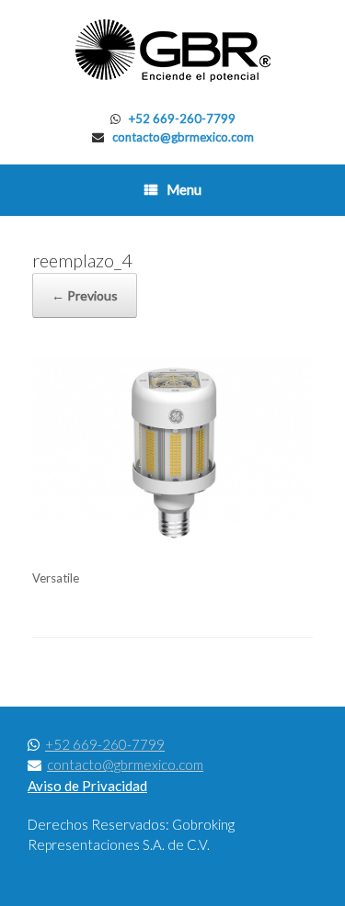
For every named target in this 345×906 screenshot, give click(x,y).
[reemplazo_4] (172, 546)
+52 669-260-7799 (182, 118)
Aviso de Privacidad (87, 785)
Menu (184, 189)
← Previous (85, 295)
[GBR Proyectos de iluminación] (172, 50)
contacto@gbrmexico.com (183, 137)
